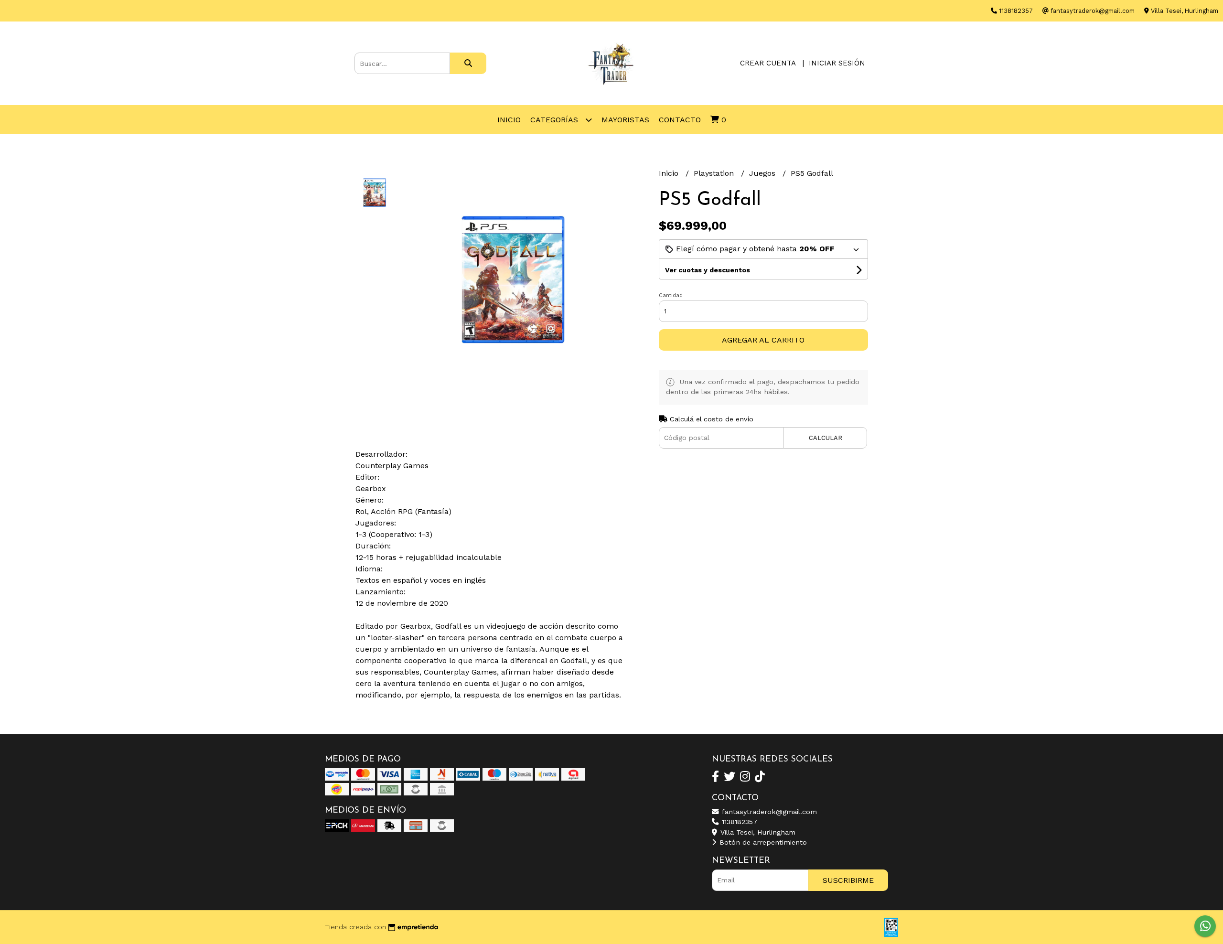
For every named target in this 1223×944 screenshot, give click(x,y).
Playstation (715, 173)
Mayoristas (625, 119)
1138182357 (738, 822)
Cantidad (671, 295)
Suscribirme (848, 880)
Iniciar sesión (837, 63)
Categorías (555, 119)
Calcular (825, 437)
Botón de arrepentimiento (762, 842)
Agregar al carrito (763, 339)
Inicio (509, 119)
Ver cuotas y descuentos (707, 270)
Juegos (763, 173)
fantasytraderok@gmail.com (768, 811)
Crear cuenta (767, 63)
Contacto (680, 119)
